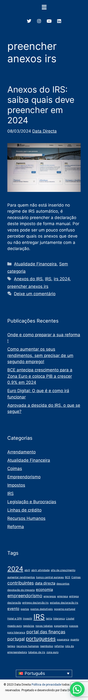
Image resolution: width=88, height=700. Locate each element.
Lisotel (70, 618)
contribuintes (20, 582)
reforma (59, 646)
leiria (49, 618)
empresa (62, 596)
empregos (50, 596)
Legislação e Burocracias (31, 501)
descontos (62, 583)
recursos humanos (27, 646)
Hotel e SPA (14, 618)
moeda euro (14, 625)
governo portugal (64, 609)
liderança (59, 618)
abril (27, 570)
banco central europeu (50, 577)
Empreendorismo (24, 476)
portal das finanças (45, 631)
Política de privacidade (46, 684)
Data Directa (44, 131)
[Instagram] (39, 21)
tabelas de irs (36, 652)
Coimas (14, 468)
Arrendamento (21, 451)
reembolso (46, 646)
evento (13, 608)
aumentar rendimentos (21, 577)
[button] (44, 7)
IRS (48, 278)
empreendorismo (24, 595)
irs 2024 (62, 278)
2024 (15, 569)
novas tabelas (44, 625)
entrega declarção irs (35, 602)
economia (44, 589)
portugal (16, 638)
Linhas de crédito (24, 510)
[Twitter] (29, 21)
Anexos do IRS (28, 278)
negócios (28, 625)
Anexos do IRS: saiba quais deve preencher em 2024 (40, 104)
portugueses (41, 639)
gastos (25, 609)
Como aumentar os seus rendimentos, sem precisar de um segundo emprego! (40, 355)
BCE (67, 577)
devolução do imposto (21, 590)
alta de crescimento (63, 570)
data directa (45, 583)
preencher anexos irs (27, 286)
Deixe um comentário (34, 293)
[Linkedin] (59, 21)
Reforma (15, 526)
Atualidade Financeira (35, 263)
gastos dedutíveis (41, 609)
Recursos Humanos (26, 518)
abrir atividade (40, 570)
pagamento (61, 625)
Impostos (16, 485)
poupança (63, 639)
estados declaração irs (64, 602)
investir (27, 618)
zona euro (52, 652)
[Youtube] (49, 21)
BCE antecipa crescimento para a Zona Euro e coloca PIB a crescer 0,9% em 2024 (39, 376)
